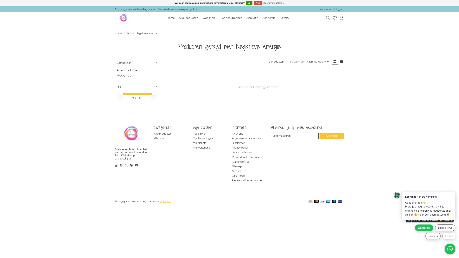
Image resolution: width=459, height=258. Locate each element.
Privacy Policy (240, 147)
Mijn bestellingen (203, 138)
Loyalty (284, 18)
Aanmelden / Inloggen (331, 9)
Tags (129, 33)
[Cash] (310, 201)
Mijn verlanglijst (202, 147)
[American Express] (328, 201)
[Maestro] (334, 201)
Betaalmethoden (242, 152)
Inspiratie (252, 18)
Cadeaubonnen (232, 18)
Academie (268, 18)
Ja (249, 3)
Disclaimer (238, 142)
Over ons (237, 133)
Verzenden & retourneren (247, 157)
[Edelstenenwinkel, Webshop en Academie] (124, 17)
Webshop (124, 75)
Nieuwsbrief (239, 171)
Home (171, 18)
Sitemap (237, 166)
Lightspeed (165, 201)
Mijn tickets (199, 142)
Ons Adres (238, 175)
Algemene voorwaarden (246, 138)
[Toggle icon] (327, 18)
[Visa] (322, 201)
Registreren (199, 133)
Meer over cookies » (273, 3)
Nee (258, 3)
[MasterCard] (316, 201)
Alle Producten (188, 18)
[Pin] (340, 201)
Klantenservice (240, 161)
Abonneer (332, 135)
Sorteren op (297, 61)
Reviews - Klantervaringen (247, 180)
